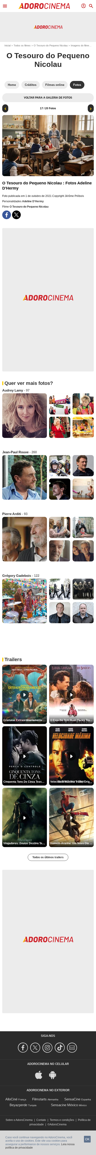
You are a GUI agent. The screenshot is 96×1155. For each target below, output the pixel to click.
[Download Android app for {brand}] (54, 1074)
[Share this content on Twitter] (16, 214)
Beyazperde (18, 1105)
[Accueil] (44, 6)
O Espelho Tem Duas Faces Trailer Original (72, 720)
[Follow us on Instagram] (48, 1048)
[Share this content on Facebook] (6, 214)
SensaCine (72, 1099)
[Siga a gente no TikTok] (60, 1048)
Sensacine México (64, 1105)
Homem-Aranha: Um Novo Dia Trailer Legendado (72, 843)
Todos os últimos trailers (48, 857)
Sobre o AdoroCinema (19, 1120)
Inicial (7, 45)
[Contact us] (72, 1048)
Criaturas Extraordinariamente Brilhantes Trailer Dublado (25, 720)
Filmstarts (39, 1099)
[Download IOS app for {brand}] (41, 1074)
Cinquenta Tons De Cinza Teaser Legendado (25, 781)
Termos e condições (62, 1120)
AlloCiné (11, 1099)
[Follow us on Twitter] (36, 1048)
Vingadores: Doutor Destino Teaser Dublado (25, 843)
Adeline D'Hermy (33, 201)
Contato (41, 1120)
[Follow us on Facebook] (23, 1048)
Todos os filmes (22, 45)
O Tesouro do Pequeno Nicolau (51, 45)
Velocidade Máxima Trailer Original (72, 781)
